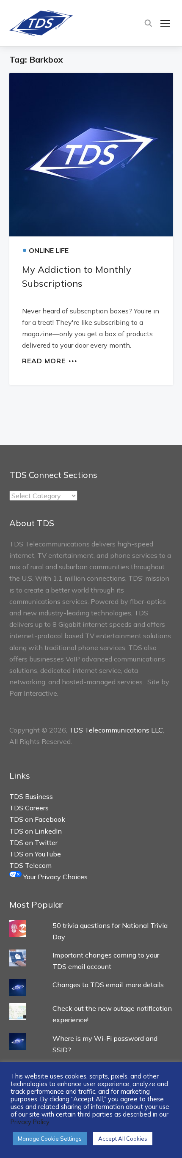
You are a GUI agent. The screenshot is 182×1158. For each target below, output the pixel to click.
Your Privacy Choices (55, 877)
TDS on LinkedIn (35, 831)
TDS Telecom (30, 865)
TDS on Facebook (37, 819)
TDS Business (31, 796)
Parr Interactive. (33, 693)
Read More (44, 360)
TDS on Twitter (33, 842)
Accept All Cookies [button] (122, 1138)
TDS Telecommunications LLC (116, 730)
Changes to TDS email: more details (108, 984)
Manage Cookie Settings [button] (50, 1138)
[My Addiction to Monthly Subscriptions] (91, 154)
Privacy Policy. (30, 1122)
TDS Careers (29, 808)
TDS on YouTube (35, 854)
